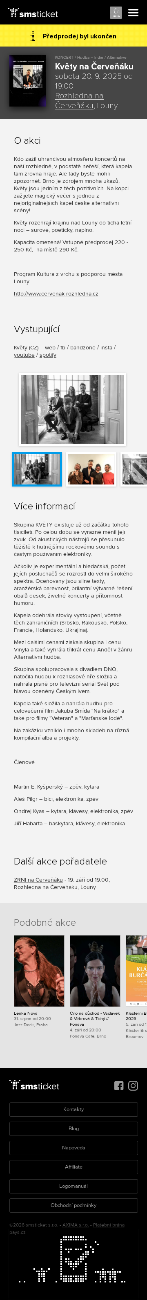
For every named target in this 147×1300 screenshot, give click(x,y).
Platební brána (109, 1225)
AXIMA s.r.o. (75, 1225)
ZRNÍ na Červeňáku (38, 879)
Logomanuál (73, 1186)
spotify (48, 354)
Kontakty (73, 1109)
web (50, 347)
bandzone (83, 347)
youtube (24, 354)
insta (106, 347)
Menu (133, 13)
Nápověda (73, 1147)
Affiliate (73, 1167)
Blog (74, 1128)
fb (62, 347)
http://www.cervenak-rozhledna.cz (56, 293)
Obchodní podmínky (73, 1205)
